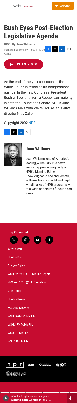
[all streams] (72, 398)
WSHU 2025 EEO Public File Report (29, 274)
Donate (64, 6)
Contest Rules (16, 299)
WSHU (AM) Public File (21, 316)
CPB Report (15, 290)
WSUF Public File (18, 333)
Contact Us (15, 257)
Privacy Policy (16, 265)
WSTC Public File (18, 341)
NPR (32, 123)
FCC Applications (18, 307)
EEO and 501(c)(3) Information (27, 282)
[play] (6, 398)
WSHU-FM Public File (20, 324)
